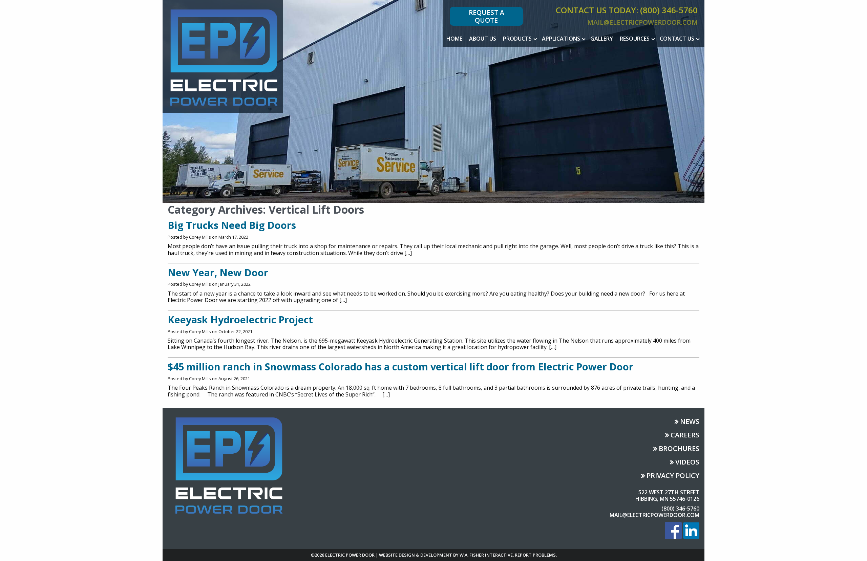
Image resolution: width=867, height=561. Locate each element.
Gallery (601, 38)
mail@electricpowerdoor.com (642, 22)
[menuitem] (454, 38)
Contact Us (677, 38)
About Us (482, 38)
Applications (561, 38)
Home (454, 38)
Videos (687, 463)
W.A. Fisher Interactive (486, 555)
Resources (635, 38)
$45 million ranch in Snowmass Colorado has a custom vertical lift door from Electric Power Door (400, 366)
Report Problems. (536, 555)
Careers (685, 435)
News (689, 422)
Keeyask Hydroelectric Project (240, 319)
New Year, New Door (218, 272)
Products (517, 38)
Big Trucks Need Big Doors (232, 225)
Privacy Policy (673, 476)
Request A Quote (486, 16)
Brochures (679, 449)
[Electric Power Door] (223, 56)
